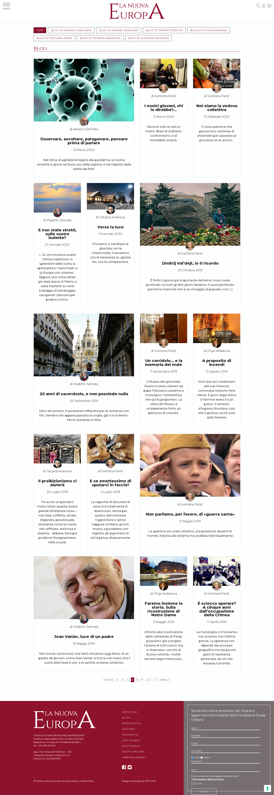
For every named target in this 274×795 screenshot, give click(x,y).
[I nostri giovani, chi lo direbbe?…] (163, 73)
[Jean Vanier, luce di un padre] (84, 587)
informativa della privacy (208, 779)
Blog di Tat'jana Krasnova (100, 38)
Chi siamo (131, 740)
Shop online (133, 751)
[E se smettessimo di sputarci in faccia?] (110, 448)
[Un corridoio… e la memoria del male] (163, 328)
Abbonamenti (134, 757)
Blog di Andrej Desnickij (118, 30)
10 (148, 679)
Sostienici (131, 746)
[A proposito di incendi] (216, 328)
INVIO (204, 791)
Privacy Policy (70, 781)
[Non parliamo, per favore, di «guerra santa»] (190, 465)
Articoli (130, 712)
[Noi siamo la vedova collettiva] (216, 73)
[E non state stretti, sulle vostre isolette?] (57, 197)
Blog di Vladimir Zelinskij (148, 38)
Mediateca (131, 723)
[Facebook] (124, 767)
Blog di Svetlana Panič (54, 38)
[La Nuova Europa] (137, 10)
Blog (126, 717)
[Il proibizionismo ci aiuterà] (57, 448)
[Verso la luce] (110, 196)
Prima (109, 679)
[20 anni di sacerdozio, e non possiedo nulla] (84, 344)
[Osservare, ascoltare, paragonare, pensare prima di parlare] (84, 90)
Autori (128, 729)
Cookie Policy (87, 781)
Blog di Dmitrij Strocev (164, 30)
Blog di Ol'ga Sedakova (208, 30)
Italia (197, 757)
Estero (207, 757)
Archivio (130, 734)
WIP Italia (150, 781)
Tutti (40, 30)
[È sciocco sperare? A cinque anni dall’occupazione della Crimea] (216, 571)
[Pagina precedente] (117, 679)
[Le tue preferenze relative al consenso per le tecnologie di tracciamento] (267, 788)
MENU (6, 8)
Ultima (164, 679)
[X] (130, 767)
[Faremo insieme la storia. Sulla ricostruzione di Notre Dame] (163, 571)
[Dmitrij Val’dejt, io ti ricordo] (190, 214)
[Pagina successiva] (156, 679)
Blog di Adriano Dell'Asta (71, 30)
